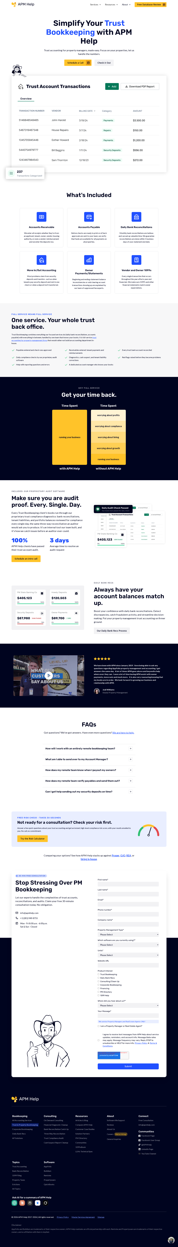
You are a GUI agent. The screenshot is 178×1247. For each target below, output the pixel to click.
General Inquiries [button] (114, 1139)
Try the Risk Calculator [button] (32, 838)
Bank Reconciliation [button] (20, 1171)
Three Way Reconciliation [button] (54, 1133)
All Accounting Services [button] (22, 1120)
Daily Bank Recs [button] (19, 1133)
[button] (171, 1240)
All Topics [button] (16, 1189)
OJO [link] (122, 855)
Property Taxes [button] (18, 1180)
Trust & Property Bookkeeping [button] (25, 1125)
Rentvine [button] (47, 1175)
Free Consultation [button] (146, 1120)
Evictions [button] (16, 1184)
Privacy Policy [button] (63, 1217)
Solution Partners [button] (82, 1133)
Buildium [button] (47, 1171)
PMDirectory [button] (81, 1138)
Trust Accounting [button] (19, 1166)
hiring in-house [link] (89, 859)
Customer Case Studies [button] (85, 1129)
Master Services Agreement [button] (83, 1217)
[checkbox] (128, 985)
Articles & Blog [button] (81, 1120)
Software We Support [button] (116, 1120)
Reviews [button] (110, 1125)
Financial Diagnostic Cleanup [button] (56, 1125)
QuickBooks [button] (49, 1184)
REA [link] (128, 855)
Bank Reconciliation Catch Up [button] (56, 1129)
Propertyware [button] (49, 1180)
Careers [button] (117, 1134)
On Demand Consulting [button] (53, 1120)
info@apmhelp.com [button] (147, 1125)
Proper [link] (115, 855)
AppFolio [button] (47, 1166)
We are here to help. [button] (123, 732)
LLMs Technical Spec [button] (84, 1151)
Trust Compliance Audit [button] (54, 1138)
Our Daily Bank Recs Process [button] (112, 630)
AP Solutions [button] (17, 1138)
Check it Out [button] (104, 62)
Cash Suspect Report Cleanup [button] (56, 1142)
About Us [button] (111, 1129)
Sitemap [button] (101, 1217)
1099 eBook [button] (80, 1147)
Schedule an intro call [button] (26, 558)
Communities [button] (80, 1142)
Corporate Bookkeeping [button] (22, 1129)
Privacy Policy (141, 1043)
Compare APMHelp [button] (84, 1125)
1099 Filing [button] (17, 1175)
